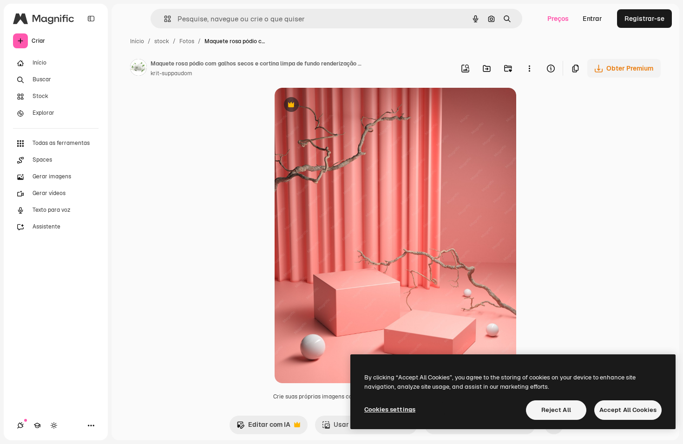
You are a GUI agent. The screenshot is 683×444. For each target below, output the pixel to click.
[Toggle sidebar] (91, 18)
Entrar (592, 18)
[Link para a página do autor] (138, 68)
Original (334, 105)
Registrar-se (644, 18)
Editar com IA (263, 427)
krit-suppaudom (171, 73)
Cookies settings (389, 409)
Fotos (186, 41)
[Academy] (37, 425)
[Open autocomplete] (164, 18)
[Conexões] (20, 425)
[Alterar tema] (53, 425)
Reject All (556, 410)
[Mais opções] (529, 68)
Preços (558, 18)
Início (137, 41)
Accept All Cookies (628, 410)
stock (161, 41)
